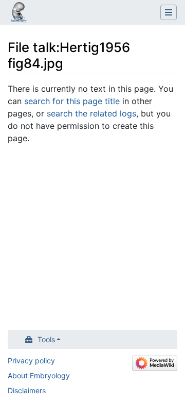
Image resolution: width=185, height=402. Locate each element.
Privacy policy (31, 360)
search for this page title (72, 101)
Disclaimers (27, 390)
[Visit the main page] (18, 13)
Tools (46, 339)
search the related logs (91, 113)
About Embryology (39, 375)
